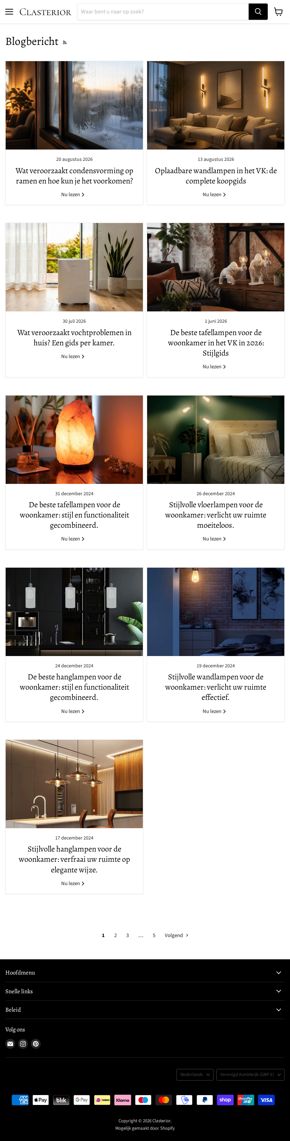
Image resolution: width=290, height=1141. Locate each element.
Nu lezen (71, 194)
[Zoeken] (258, 12)
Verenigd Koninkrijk (247, 1074)
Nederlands (191, 1074)
